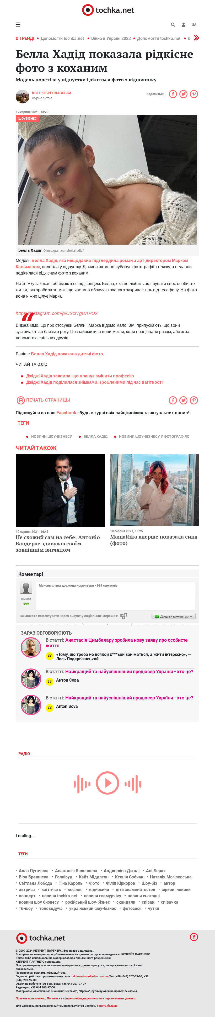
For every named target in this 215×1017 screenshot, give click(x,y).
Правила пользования (30, 998)
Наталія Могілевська (171, 876)
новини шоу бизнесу (39, 902)
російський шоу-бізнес (87, 902)
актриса (27, 889)
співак (148, 902)
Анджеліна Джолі (121, 870)
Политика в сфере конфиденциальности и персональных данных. (92, 998)
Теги (23, 854)
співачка (169, 902)
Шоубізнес (27, 118)
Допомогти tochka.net (63, 38)
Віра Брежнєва (34, 876)
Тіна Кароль (71, 883)
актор (169, 883)
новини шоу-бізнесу (51, 436)
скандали (125, 902)
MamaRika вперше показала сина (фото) (153, 539)
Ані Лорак (156, 870)
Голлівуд (63, 876)
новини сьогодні (144, 895)
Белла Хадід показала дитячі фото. (67, 354)
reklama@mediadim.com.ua (90, 976)
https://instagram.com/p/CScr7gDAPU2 (57, 313)
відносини (99, 889)
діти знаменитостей (135, 889)
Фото (94, 883)
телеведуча (51, 908)
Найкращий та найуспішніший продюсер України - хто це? (129, 671)
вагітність (51, 889)
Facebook (66, 412)
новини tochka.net (59, 895)
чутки (153, 908)
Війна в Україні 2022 (111, 38)
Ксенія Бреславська (51, 93)
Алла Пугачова (34, 870)
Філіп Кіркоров (120, 883)
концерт (27, 895)
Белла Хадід (96, 436)
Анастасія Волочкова (76, 870)
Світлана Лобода (35, 883)
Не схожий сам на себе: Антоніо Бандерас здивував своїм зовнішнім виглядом (58, 543)
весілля (75, 889)
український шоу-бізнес (92, 908)
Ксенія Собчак (129, 876)
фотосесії (132, 908)
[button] (183, 24)
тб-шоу (26, 908)
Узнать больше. (107, 1006)
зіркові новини (176, 889)
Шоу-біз (149, 883)
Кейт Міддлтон (94, 876)
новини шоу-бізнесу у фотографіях (154, 436)
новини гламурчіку (102, 895)
